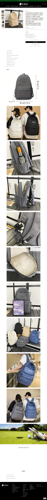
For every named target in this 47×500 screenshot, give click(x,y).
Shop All (13, 484)
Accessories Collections (23, 6)
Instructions (31, 6)
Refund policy (25, 495)
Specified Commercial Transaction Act (32, 487)
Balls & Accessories (15, 488)
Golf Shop (8, 6)
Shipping (27, 28)
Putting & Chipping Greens (15, 487)
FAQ (35, 6)
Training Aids (14, 489)
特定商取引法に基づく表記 (33, 489)
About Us (31, 484)
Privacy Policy (25, 484)
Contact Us (39, 6)
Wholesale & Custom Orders (26, 490)
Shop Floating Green (14, 6)
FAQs (23, 491)
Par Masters (28, 11)
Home (26, 10)
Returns (24, 488)
